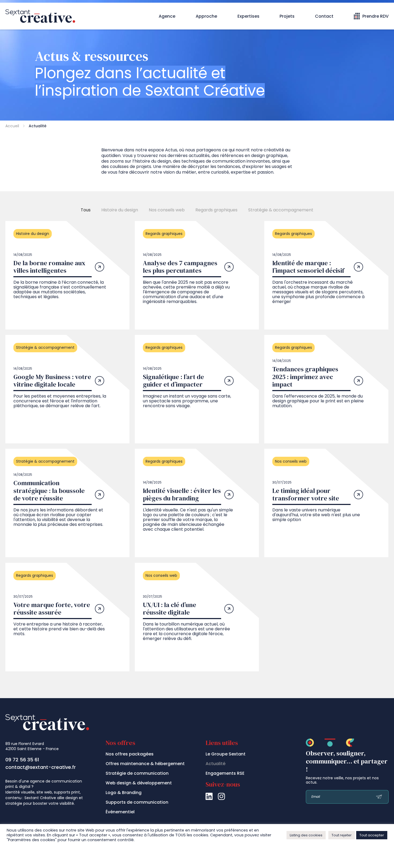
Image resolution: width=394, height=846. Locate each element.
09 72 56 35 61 (22, 760)
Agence (167, 16)
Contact (324, 16)
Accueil (12, 126)
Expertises (248, 16)
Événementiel (120, 812)
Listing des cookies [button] (306, 835)
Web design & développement (139, 783)
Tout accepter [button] (371, 835)
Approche (206, 16)
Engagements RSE (225, 773)
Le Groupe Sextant (226, 754)
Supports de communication (137, 802)
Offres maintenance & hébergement (145, 764)
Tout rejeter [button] (342, 835)
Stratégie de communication (137, 773)
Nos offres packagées (130, 754)
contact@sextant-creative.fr (40, 767)
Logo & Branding (124, 792)
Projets (287, 16)
